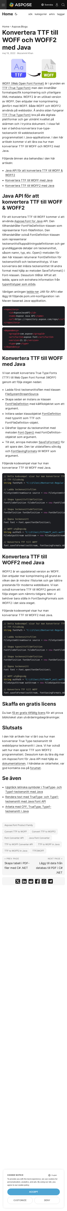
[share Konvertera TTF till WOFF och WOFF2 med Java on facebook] (37, 882)
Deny (47, 1200)
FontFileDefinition (17, 403)
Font (21, 432)
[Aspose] (20, 4)
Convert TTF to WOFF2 (43, 831)
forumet (35, 768)
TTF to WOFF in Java (49, 844)
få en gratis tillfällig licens (28, 712)
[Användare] (57, 4)
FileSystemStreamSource (21, 394)
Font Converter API (14, 838)
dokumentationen (14, 763)
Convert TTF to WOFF (16, 831)
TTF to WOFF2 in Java (16, 850)
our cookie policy (22, 1185)
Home (7, 14)
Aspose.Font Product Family (19, 825)
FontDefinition (51, 413)
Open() (29, 432)
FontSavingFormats (24, 451)
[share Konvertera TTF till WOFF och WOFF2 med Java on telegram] (50, 882)
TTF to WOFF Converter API (19, 844)
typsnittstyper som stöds (18, 284)
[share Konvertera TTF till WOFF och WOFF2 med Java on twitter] (17, 882)
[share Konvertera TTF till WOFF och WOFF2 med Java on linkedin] (24, 882)
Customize (20, 1200)
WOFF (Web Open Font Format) (23, 83)
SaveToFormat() (49, 442)
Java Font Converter (39, 838)
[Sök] (63, 4)
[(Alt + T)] (16, 14)
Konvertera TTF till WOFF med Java (29, 180)
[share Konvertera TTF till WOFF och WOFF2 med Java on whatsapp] (44, 882)
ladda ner (33, 291)
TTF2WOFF (38, 850)
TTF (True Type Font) (16, 88)
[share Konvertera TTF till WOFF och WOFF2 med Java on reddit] (31, 882)
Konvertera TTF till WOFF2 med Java (29, 185)
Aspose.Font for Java (28, 221)
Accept (33, 1192)
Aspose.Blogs (20, 26)
